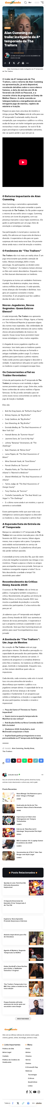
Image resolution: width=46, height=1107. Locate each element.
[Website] (42, 774)
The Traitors (7, 751)
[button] (25, 3)
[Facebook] (27, 1092)
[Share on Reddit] (30, 761)
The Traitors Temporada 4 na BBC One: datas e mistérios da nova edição (15, 986)
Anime (19, 799)
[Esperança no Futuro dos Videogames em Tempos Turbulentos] (8, 820)
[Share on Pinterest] (19, 761)
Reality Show (29, 748)
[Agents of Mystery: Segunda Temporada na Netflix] (36, 954)
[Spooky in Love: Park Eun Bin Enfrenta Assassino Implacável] (36, 887)
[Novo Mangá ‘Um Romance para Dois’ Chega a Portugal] (8, 797)
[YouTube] (35, 1092)
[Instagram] (39, 1092)
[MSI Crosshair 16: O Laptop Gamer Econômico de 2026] (8, 844)
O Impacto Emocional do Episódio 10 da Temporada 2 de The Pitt (15, 903)
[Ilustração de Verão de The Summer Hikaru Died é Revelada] (8, 808)
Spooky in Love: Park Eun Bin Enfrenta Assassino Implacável (15, 885)
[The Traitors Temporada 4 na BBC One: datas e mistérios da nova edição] (36, 989)
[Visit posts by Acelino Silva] (6, 55)
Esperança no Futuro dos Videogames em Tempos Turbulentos (26, 819)
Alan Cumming (17, 748)
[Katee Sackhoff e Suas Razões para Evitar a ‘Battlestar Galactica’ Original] (36, 971)
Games (19, 824)
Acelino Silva (19, 53)
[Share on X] (14, 63)
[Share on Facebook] (9, 63)
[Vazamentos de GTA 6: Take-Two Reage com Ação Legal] (8, 855)
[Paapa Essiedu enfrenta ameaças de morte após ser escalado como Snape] (36, 1007)
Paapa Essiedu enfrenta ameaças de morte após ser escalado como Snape (14, 1004)
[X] (30, 1092)
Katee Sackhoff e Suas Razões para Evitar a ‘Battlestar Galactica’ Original (15, 968)
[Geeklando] (13, 2)
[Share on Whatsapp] (24, 761)
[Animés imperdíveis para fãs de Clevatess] (36, 938)
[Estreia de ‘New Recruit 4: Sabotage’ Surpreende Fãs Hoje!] (8, 832)
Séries (7, 28)
